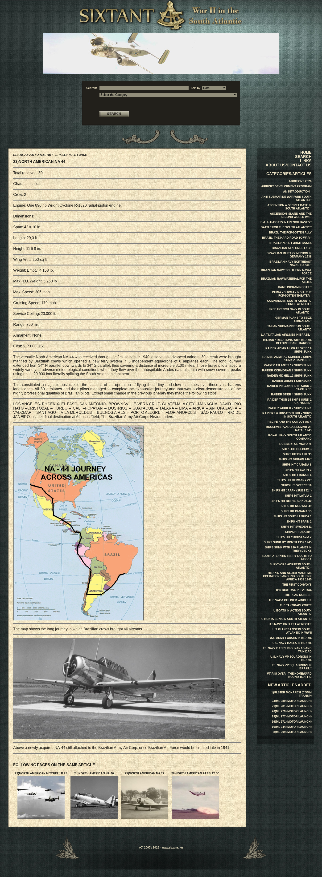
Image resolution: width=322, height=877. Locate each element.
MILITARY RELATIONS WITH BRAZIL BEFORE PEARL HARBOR (287, 341)
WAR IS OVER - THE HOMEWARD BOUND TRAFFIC (289, 675)
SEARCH (303, 157)
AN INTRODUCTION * (297, 191)
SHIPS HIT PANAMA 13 (296, 511)
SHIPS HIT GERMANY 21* (294, 480)
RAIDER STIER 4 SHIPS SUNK (291, 394)
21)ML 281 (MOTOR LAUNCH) (292, 706)
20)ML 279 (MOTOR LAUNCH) (292, 711)
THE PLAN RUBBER (298, 595)
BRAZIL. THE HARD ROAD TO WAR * (287, 237)
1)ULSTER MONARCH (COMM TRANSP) (291, 694)
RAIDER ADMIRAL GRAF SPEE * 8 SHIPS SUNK (288, 350)
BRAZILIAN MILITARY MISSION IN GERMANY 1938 (289, 255)
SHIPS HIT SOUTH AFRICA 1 (292, 516)
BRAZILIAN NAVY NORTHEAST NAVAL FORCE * (290, 263)
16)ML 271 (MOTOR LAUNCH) (292, 721)
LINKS (306, 161)
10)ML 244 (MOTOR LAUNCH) (292, 726)
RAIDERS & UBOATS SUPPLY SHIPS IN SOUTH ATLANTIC (287, 415)
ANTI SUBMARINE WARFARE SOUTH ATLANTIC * (286, 198)
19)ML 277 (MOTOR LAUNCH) (292, 716)
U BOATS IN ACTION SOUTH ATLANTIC (292, 612)
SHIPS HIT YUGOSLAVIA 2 (294, 537)
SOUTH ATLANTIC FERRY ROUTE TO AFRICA (287, 557)
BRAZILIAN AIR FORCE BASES (290, 243)
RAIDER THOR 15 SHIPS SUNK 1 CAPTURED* (289, 401)
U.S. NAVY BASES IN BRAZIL (292, 643)
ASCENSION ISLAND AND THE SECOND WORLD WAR (291, 215)
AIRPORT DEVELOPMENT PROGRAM (286, 186)
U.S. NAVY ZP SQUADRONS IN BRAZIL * (291, 667)
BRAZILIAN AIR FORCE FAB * (292, 248)
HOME (306, 152)
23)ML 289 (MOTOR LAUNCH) (292, 701)
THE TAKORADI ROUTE (296, 605)
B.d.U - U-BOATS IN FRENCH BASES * (286, 222)
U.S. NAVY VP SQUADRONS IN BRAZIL (291, 658)
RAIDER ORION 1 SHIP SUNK (292, 380)
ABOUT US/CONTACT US (289, 165)
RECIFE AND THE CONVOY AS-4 (290, 421)
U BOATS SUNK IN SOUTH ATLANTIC (286, 619)
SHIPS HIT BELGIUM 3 (297, 449)
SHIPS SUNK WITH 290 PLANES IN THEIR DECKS (288, 549)
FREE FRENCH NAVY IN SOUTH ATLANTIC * (290, 311)
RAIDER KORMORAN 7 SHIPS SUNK (287, 370)
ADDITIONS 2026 (300, 181)
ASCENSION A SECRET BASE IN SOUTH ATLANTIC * (289, 207)
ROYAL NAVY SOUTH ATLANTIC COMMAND (290, 437)
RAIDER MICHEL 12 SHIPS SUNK (289, 375)
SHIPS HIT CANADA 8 (297, 464)
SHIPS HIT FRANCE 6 (297, 475)
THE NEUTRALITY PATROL (294, 589)
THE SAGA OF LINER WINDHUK (290, 600)
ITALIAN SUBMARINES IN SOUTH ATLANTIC (289, 328)
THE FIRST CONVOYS (297, 584)
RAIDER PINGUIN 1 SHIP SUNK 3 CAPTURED (289, 387)
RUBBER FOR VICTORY (295, 444)
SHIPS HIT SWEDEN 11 (296, 526)
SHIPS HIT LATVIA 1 (298, 495)
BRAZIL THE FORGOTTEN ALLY (290, 232)
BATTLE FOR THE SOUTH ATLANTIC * (286, 227)
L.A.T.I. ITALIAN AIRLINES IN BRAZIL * (286, 334)
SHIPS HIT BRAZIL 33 (297, 454)
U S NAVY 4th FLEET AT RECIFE (290, 624)
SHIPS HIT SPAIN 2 (299, 521)
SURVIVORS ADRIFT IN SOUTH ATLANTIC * (291, 566)
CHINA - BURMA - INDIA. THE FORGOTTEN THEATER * (292, 294)
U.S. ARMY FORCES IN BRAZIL (291, 638)
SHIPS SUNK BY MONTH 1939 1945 (288, 542)
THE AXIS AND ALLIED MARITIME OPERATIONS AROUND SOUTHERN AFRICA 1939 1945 (287, 576)
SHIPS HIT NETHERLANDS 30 (292, 501)
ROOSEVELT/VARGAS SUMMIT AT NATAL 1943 (289, 428)
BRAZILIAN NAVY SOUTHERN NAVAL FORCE (286, 272)
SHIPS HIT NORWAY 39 (296, 506)
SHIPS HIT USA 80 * (298, 532)
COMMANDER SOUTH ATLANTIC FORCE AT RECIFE (289, 302)
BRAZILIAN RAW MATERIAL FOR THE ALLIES (286, 280)
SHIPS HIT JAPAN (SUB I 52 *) (292, 490)
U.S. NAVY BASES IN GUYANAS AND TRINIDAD (287, 650)
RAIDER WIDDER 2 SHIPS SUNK (290, 408)
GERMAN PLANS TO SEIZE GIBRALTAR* (293, 319)
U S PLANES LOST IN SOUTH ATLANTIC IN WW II (292, 631)
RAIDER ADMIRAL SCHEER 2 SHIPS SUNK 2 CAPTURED (287, 358)
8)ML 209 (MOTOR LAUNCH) (292, 732)
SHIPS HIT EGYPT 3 (298, 469)
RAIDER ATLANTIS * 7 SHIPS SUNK (288, 365)
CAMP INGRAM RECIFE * (295, 287)
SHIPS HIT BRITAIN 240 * (295, 459)
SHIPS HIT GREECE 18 (296, 485)
